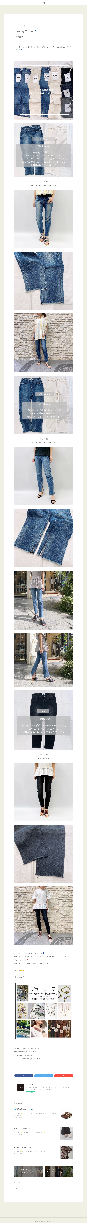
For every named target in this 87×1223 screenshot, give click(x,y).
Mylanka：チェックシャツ (23, 1147)
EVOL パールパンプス (22, 1128)
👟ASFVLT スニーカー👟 (23, 1109)
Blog (43, 3)
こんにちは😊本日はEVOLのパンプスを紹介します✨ (29, 1132)
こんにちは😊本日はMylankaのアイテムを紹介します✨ (30, 1152)
